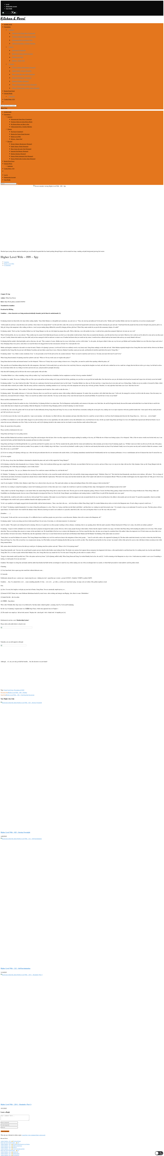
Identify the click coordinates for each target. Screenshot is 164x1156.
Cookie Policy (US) (9, 168)
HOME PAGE (7, 112)
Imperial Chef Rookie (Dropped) (19, 151)
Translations (7, 114)
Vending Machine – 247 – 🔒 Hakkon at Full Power (11, 1145)
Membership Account (11, 6)
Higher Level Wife (16, 136)
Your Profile (9, 8)
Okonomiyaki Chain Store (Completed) (21, 119)
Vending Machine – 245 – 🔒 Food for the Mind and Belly (13, 1148)
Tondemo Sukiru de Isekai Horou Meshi (21, 122)
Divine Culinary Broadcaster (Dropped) (21, 144)
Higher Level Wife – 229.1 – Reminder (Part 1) (16, 1104)
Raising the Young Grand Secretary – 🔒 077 (10, 1150)
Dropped (10, 141)
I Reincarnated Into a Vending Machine (21, 126)
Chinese (10, 129)
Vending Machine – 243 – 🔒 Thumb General (10, 1153)
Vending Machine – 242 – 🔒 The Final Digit (10, 1155)
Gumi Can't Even (8, 690)
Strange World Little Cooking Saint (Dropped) (23, 159)
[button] (159, 1153)
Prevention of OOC (19, 690)
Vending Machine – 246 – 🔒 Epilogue (9, 1147)
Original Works (8, 163)
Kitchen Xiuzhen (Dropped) (18, 154)
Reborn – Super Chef (16, 139)
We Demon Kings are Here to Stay (20, 124)
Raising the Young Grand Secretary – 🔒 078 (10, 1142)
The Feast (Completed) (17, 131)
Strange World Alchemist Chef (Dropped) (22, 156)
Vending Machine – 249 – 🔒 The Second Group (11, 1141)
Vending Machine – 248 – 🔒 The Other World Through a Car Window (15, 1144)
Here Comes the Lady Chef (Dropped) (21, 149)
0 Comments (7, 265)
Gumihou (6, 262)
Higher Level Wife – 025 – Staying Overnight (15, 832)
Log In (7, 4)
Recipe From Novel (9, 161)
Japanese (10, 117)
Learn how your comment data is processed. (33, 1135)
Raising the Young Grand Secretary (20, 134)
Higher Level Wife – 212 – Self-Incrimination (15, 968)
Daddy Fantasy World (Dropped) (19, 146)
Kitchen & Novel (13, 18)
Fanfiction (10, 166)
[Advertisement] (82, 280)
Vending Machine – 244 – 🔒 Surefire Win (9, 1152)
